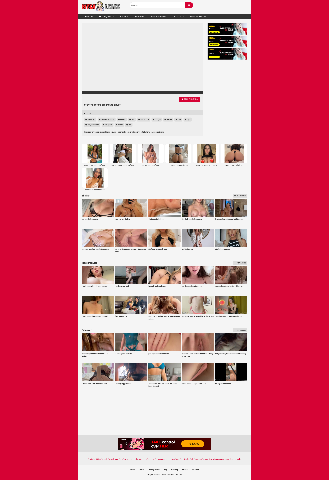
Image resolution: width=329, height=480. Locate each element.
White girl (91, 119)
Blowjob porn (113, 459)
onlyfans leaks (93, 125)
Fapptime (150, 459)
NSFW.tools (102, 459)
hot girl (158, 119)
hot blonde (144, 119)
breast (122, 119)
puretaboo (139, 16)
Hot (132, 119)
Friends (123, 16)
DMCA (141, 470)
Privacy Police (154, 470)
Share (88, 114)
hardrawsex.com (140, 459)
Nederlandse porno (221, 459)
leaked (169, 119)
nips (188, 119)
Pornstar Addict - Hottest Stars (167, 459)
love (179, 119)
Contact (195, 470)
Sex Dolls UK (93, 459)
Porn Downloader (126, 459)
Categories (106, 16)
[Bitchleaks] (101, 7)
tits (129, 125)
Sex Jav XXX (178, 16)
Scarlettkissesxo (107, 119)
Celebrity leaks (235, 459)
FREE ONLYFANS (191, 99)
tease (120, 125)
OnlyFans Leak (196, 459)
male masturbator (158, 16)
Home (90, 16)
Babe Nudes (184, 459)
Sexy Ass (108, 125)
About (132, 470)
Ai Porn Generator (198, 16)
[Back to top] (320, 472)
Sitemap (174, 470)
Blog (165, 470)
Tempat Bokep (208, 459)
